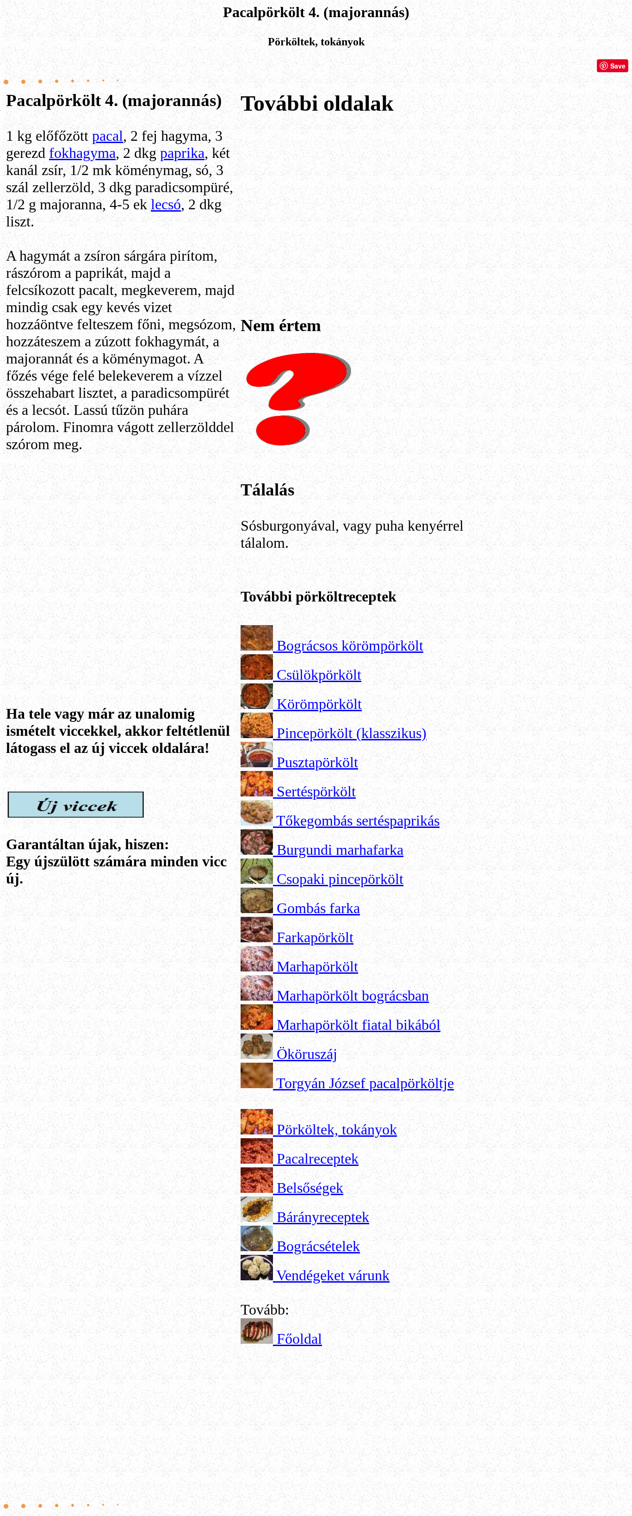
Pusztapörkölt (317, 762)
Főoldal (299, 1338)
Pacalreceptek (318, 1158)
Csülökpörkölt (319, 674)
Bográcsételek (318, 1246)
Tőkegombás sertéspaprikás (358, 820)
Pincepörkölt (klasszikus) (352, 733)
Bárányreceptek (323, 1217)
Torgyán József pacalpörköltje (365, 1083)
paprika (182, 152)
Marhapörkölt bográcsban (353, 995)
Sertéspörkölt (316, 791)
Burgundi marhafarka (340, 849)
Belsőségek (310, 1187)
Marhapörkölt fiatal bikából (358, 1024)
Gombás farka (318, 908)
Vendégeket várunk (333, 1275)
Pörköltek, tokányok (337, 1129)
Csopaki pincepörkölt (340, 879)
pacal (107, 135)
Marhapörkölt (317, 966)
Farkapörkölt (315, 937)
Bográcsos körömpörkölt (350, 645)
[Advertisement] (121, 552)
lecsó (166, 204)
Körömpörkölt (319, 703)
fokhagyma (82, 152)
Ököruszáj (307, 1054)
